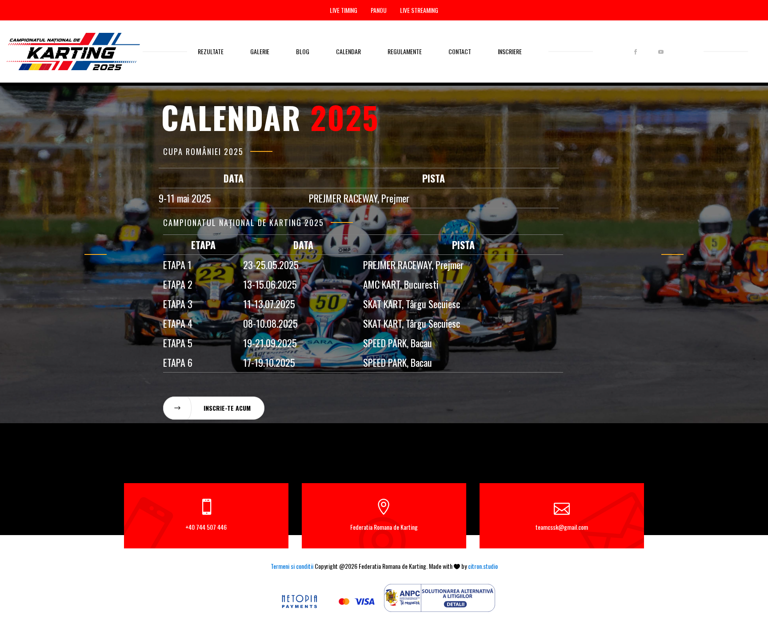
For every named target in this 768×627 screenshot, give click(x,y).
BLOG (302, 51)
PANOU (379, 10)
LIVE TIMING (343, 10)
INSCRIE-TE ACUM (227, 408)
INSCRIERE (510, 51)
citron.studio (483, 566)
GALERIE (259, 51)
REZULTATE (211, 51)
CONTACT (459, 51)
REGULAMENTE (405, 51)
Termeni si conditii (292, 566)
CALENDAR (348, 51)
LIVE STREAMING (419, 10)
